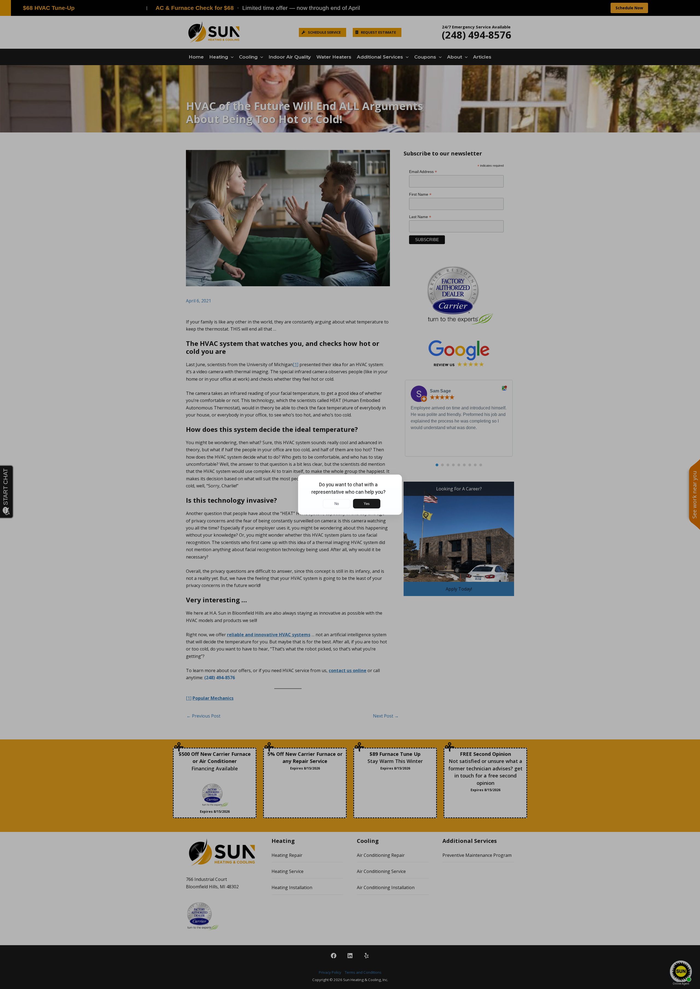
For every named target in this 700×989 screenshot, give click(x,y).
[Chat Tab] (350, 494)
